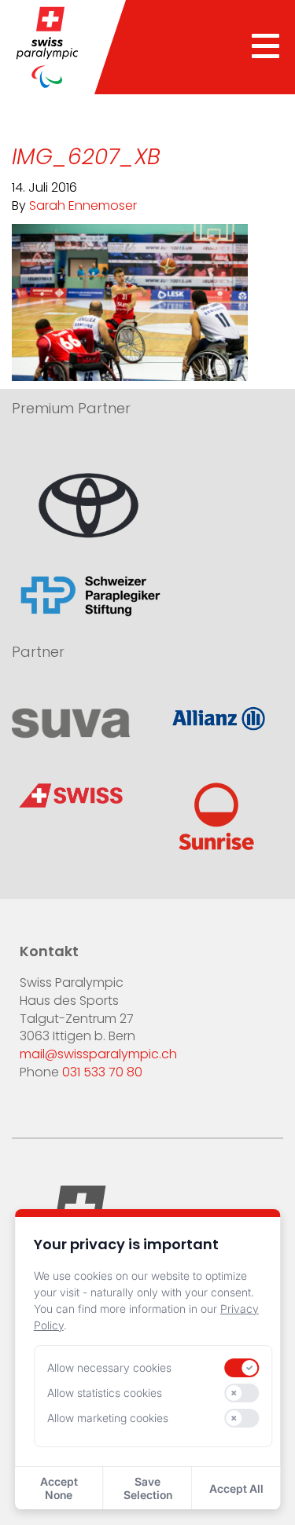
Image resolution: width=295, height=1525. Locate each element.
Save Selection (148, 1488)
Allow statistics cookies (104, 1392)
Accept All (236, 1488)
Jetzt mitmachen (81, 757)
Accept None (59, 1488)
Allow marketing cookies (107, 1417)
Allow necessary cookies (109, 1367)
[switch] (242, 1367)
